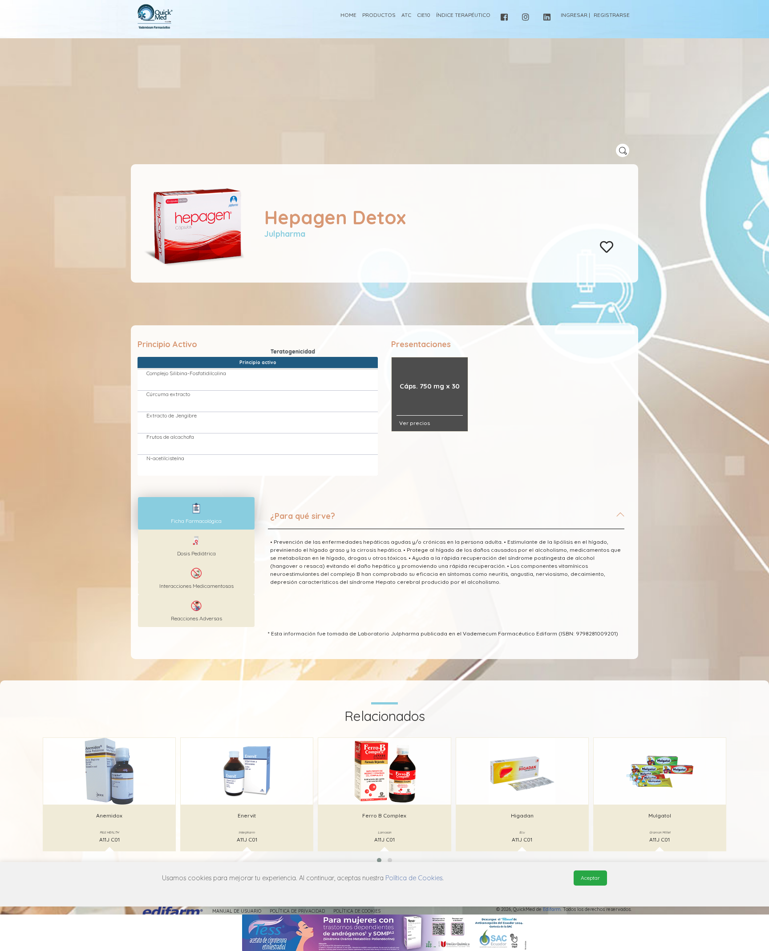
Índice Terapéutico (463, 15)
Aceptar (590, 877)
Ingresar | (575, 15)
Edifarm (552, 909)
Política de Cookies (356, 911)
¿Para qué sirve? (302, 516)
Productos (379, 15)
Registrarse (612, 15)
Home (348, 15)
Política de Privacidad (297, 911)
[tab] (446, 519)
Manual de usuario (236, 911)
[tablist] (196, 513)
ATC (406, 15)
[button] (379, 860)
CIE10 (423, 15)
